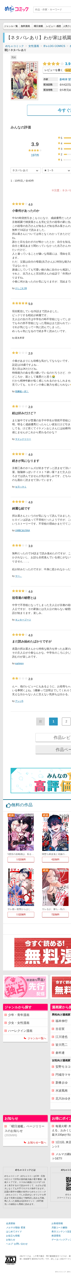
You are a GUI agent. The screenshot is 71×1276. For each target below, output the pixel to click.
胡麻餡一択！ (22, 391)
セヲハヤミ (21, 486)
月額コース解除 (59, 1227)
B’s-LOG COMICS (54, 45)
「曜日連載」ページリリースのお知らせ (24, 1131)
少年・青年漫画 (18, 1014)
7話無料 (55, 914)
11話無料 (21, 914)
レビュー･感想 (53, 26)
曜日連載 (38, 26)
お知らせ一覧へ (37, 1142)
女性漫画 (33, 45)
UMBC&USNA (22, 530)
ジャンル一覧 (11, 26)
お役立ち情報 (13, 1235)
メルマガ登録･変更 (15, 1227)
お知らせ (10, 1239)
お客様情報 (57, 1223)
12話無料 (21, 859)
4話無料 (55, 859)
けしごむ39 (21, 288)
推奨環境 (56, 1235)
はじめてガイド (14, 1231)
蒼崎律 (63, 79)
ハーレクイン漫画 (20, 1030)
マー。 (18, 576)
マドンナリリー (23, 439)
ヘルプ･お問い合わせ (17, 1244)
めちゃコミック (14, 45)
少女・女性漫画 (18, 1022)
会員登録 (10, 1223)
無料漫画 (25, 26)
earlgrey (19, 663)
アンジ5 (19, 701)
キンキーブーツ (23, 619)
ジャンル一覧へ (37, 1038)
